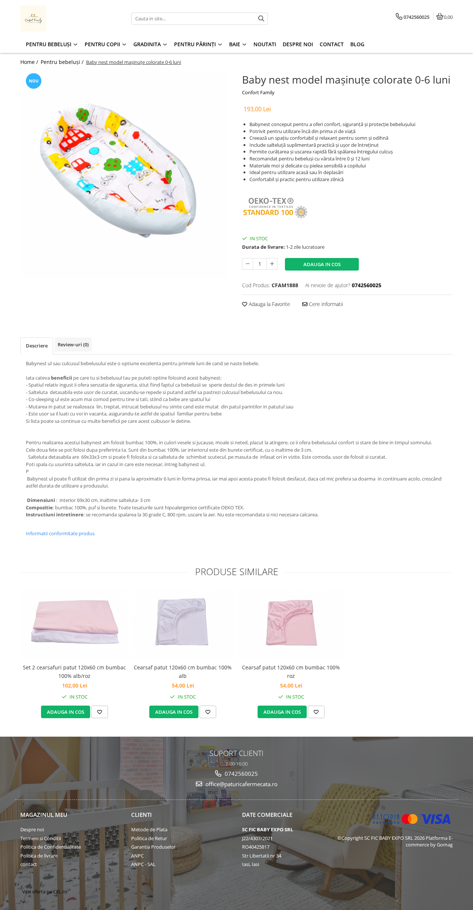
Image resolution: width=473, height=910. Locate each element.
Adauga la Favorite (268, 304)
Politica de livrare (39, 855)
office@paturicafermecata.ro (241, 784)
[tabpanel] (125, 174)
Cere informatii (325, 304)
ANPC (137, 855)
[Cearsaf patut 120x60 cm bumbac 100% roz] (291, 625)
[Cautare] (261, 19)
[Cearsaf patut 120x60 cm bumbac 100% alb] (182, 625)
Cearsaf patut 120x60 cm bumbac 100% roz (291, 671)
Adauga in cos (322, 264)
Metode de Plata (149, 829)
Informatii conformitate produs (60, 533)
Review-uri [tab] (73, 344)
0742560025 (240, 773)
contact (28, 864)
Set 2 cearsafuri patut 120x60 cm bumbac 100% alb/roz (74, 671)
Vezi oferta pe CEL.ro (44, 891)
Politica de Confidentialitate (50, 846)
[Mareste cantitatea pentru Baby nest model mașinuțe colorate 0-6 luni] (272, 264)
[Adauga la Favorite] (99, 712)
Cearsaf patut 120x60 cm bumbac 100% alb (183, 671)
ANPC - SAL (143, 864)
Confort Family (258, 92)
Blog (357, 44)
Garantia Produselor (153, 846)
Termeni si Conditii (40, 838)
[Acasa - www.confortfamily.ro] (66, 18)
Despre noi (32, 829)
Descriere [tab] (37, 345)
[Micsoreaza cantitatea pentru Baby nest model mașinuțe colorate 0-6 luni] (247, 264)
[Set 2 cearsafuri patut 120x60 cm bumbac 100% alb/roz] (74, 625)
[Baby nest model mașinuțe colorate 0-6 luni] (125, 174)
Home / (30, 61)
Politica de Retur (149, 838)
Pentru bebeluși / (63, 61)
